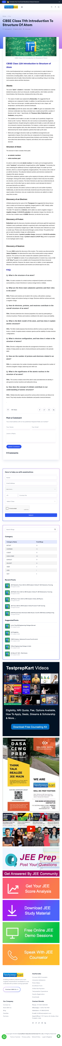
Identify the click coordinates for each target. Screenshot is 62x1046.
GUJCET (9, 563)
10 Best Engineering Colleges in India (21, 646)
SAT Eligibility (14, 632)
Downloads (35, 997)
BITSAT (9, 545)
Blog (4, 1010)
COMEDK (10, 549)
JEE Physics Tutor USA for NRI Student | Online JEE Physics (27, 599)
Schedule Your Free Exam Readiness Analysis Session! (24, 1)
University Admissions (38, 980)
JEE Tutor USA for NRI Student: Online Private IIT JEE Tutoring (28, 605)
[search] (55, 529)
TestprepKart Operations (40, 991)
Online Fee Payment (38, 988)
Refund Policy (36, 1037)
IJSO (8, 570)
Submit (31, 515)
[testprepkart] (55, 7)
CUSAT (9, 552)
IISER (8, 567)
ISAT (8, 574)
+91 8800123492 (44, 1010)
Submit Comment (14, 446)
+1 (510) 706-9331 (44, 1007)
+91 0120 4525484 (42, 1005)
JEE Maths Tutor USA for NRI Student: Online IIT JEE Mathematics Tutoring (31, 592)
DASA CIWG (10, 556)
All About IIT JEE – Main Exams (19, 653)
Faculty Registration (38, 994)
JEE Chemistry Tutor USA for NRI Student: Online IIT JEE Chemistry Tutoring (32, 585)
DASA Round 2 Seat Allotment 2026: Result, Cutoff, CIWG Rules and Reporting (32, 612)
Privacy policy (26, 1037)
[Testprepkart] (16, 975)
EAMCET (9, 559)
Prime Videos (36, 983)
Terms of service (15, 1037)
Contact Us (6, 1005)
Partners (5, 1016)
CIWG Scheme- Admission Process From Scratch (24, 639)
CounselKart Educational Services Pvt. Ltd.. (31, 1033)
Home (4, 16)
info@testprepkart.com (44, 1013)
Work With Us (7, 1007)
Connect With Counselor (39, 977)
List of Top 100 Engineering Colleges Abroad (23, 625)
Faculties (5, 1013)
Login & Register (47, 1037)
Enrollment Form (37, 985)
